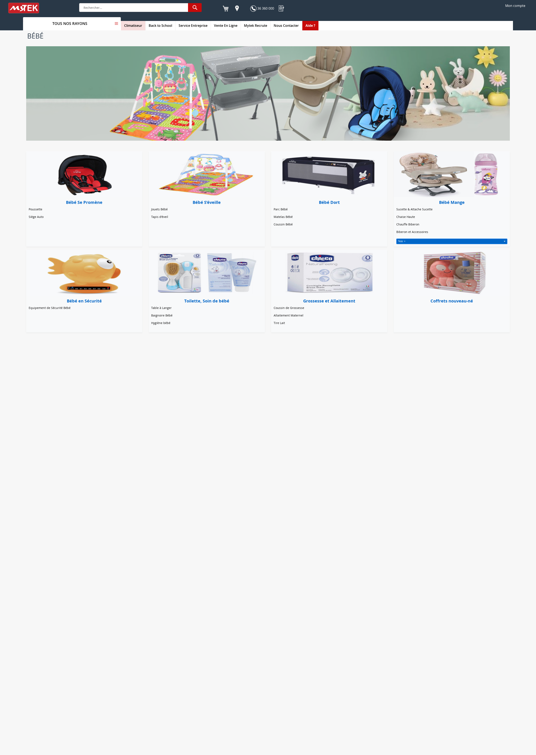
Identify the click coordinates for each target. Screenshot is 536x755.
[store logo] (26, 8)
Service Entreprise (193, 25)
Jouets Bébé (159, 209)
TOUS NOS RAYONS (69, 23)
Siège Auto (36, 217)
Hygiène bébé (160, 323)
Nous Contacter (286, 25)
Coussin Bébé (283, 224)
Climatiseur (133, 25)
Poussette (35, 209)
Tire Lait (279, 323)
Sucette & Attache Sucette (414, 209)
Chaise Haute (405, 217)
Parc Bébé (281, 209)
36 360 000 (265, 8)
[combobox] (140, 7)
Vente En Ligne (225, 25)
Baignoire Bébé (162, 315)
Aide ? (310, 25)
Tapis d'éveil (159, 217)
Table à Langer (161, 308)
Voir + (402, 241)
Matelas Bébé (283, 217)
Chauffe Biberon (407, 224)
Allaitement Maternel (288, 315)
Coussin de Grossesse (289, 308)
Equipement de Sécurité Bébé (50, 308)
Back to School (160, 25)
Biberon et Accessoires (412, 232)
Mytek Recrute (255, 25)
